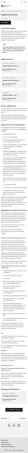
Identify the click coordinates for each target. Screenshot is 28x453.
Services (8, 11)
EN (4, 2)
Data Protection (4, 440)
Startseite (3, 11)
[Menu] (25, 2)
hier (2, 112)
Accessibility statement (6, 444)
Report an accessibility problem (8, 446)
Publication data (4, 442)
